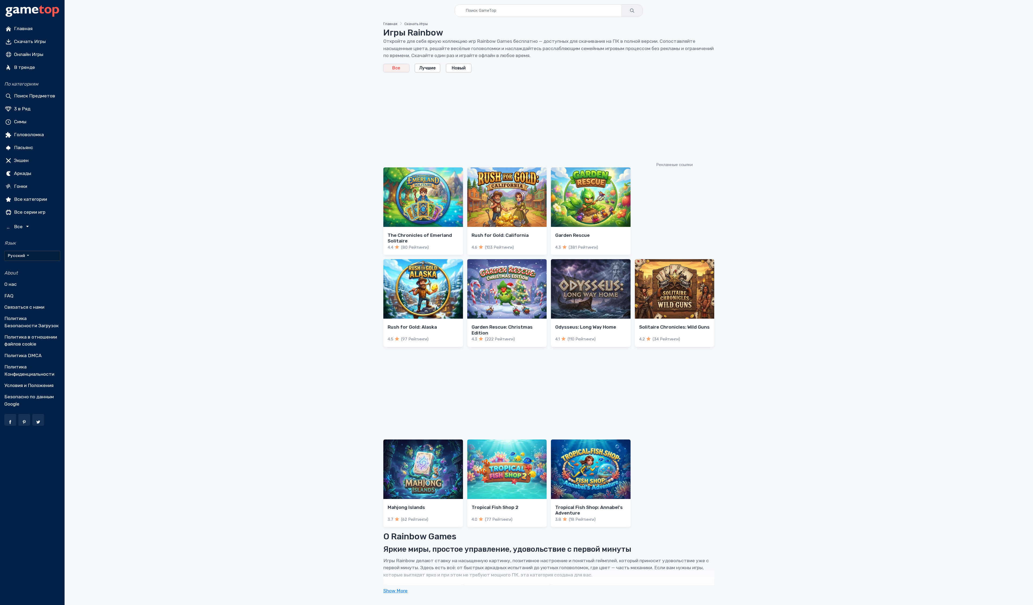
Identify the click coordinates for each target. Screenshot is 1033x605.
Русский (17, 255)
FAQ (8, 295)
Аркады (22, 173)
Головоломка (28, 134)
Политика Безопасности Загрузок (31, 322)
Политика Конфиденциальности (29, 370)
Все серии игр (29, 212)
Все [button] (15, 227)
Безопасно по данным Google (29, 400)
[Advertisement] (544, 116)
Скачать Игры (29, 41)
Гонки (20, 186)
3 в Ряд (21, 108)
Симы (19, 121)
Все (396, 68)
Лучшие (427, 68)
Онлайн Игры (28, 54)
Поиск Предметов (34, 96)
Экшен (21, 160)
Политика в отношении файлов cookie (30, 340)
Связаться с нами (24, 307)
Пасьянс (23, 147)
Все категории (30, 199)
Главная (23, 28)
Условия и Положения (29, 385)
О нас (10, 284)
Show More (395, 590)
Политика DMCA (23, 355)
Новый (459, 68)
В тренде (24, 67)
